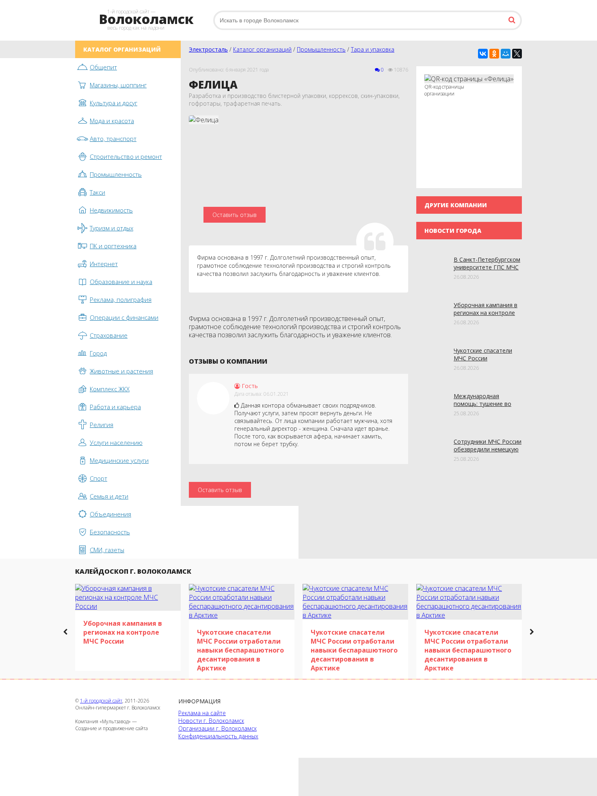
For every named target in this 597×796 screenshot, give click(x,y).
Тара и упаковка (372, 49)
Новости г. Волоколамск (211, 720)
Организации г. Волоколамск (217, 728)
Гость (249, 386)
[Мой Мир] (505, 54)
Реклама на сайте (202, 713)
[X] (517, 54)
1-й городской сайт (101, 700)
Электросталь (208, 49)
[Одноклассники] (494, 54)
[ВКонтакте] (483, 54)
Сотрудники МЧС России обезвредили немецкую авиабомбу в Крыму (487, 449)
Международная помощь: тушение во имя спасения (482, 403)
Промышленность (321, 49)
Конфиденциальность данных (218, 736)
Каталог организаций (262, 49)
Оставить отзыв (234, 215)
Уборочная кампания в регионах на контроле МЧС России (485, 312)
